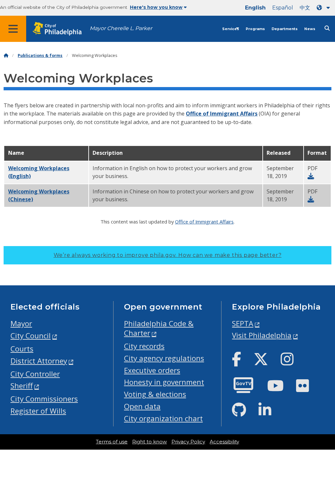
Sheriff (21, 386)
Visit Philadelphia (261, 335)
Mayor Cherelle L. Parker (121, 28)
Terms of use (112, 442)
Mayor (21, 323)
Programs (255, 29)
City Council (30, 336)
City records (144, 346)
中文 (305, 8)
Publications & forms (40, 55)
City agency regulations (164, 358)
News (309, 29)
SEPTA (242, 323)
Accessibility (224, 442)
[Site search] (327, 28)
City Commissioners (44, 399)
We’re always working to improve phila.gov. (168, 255)
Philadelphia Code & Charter (159, 328)
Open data (142, 406)
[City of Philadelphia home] (60, 29)
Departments (285, 29)
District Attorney (38, 361)
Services (230, 29)
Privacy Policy (188, 442)
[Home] (6, 55)
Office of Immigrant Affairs (221, 113)
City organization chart (163, 418)
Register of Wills (38, 411)
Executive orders (152, 370)
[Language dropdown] (324, 7)
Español (282, 8)
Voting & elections (155, 394)
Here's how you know (156, 7)
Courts (21, 349)
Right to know (149, 442)
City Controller (35, 374)
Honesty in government (164, 382)
